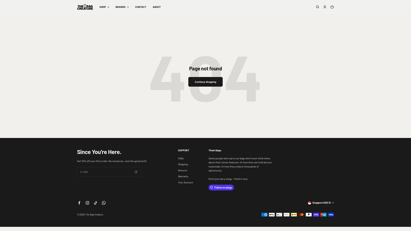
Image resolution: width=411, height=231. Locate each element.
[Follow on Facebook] (79, 203)
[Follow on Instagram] (87, 203)
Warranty (183, 176)
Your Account (185, 182)
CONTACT (140, 6)
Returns (182, 170)
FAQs (181, 158)
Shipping (183, 164)
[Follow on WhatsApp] (104, 203)
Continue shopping (205, 81)
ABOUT (157, 6)
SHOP (103, 6)
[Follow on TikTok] (95, 203)
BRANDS (121, 6)
